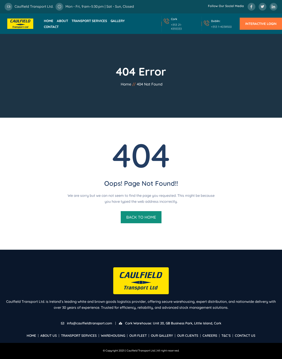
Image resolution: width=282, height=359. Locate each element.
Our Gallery (162, 335)
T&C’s (226, 335)
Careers (209, 335)
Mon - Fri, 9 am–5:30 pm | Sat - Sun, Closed (99, 6)
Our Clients (187, 335)
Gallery (118, 21)
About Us (48, 335)
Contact (51, 27)
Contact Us (245, 335)
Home (48, 21)
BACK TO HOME (141, 217)
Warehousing (113, 335)
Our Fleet (138, 335)
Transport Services (89, 21)
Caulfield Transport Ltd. (34, 6)
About (62, 21)
